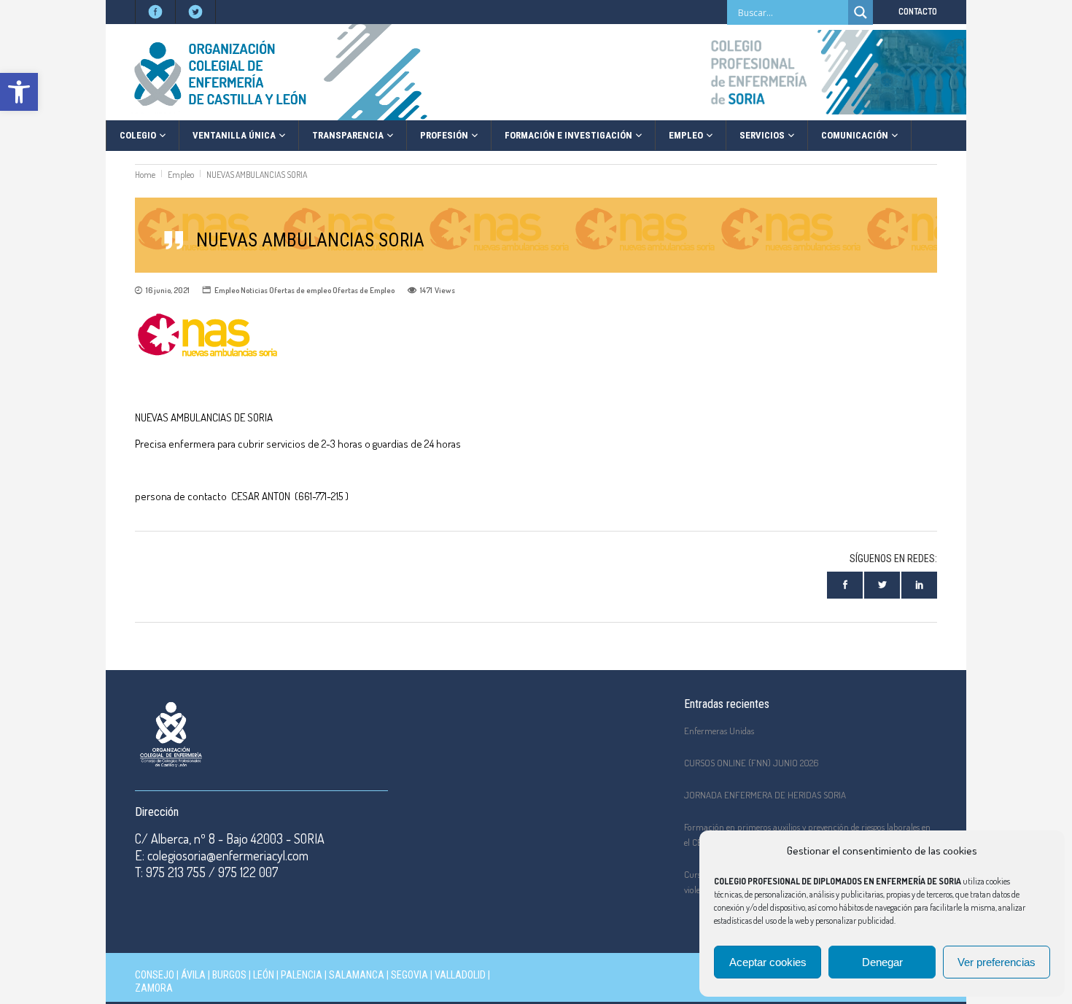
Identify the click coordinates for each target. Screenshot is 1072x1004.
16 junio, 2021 (168, 290)
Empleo (181, 174)
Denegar (882, 962)
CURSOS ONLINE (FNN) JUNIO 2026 (751, 762)
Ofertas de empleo (300, 290)
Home (145, 174)
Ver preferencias (997, 962)
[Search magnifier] (860, 12)
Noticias (254, 290)
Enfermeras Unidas (719, 730)
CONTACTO (917, 11)
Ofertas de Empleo (364, 290)
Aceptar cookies (768, 962)
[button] (19, 92)
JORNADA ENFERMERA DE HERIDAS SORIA (765, 795)
